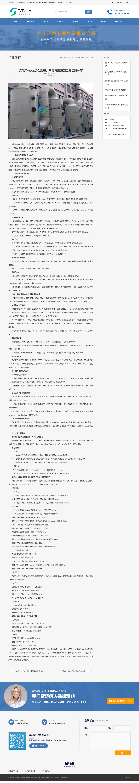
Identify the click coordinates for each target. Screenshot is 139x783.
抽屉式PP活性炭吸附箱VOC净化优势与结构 (116, 82)
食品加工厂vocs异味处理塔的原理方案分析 (30, 672)
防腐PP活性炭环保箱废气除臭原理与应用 (116, 64)
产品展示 (45, 21)
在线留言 (127, 2)
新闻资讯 (59, 21)
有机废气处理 (13, 771)
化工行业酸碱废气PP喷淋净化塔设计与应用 (116, 73)
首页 (73, 57)
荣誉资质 (103, 21)
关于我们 (112, 2)
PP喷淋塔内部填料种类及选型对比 (115, 90)
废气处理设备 (30, 771)
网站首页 (16, 21)
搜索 (88, 12)
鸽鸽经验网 (46, 771)
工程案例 (74, 21)
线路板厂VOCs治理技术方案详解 (73, 671)
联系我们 (119, 2)
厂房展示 (89, 21)
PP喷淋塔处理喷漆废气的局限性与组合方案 (116, 106)
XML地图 (127, 777)
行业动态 (89, 57)
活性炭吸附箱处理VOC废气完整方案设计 (116, 97)
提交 (122, 753)
